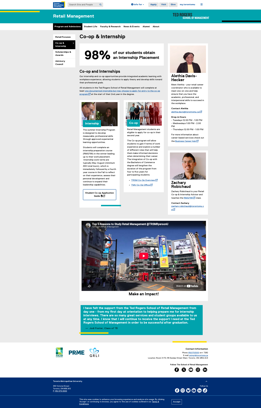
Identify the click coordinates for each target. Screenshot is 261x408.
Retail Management (73, 16)
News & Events (132, 27)
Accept (176, 402)
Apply (153, 5)
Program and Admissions (68, 27)
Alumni (146, 27)
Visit (163, 5)
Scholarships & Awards (63, 53)
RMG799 (189, 198)
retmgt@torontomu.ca (198, 355)
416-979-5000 (61, 391)
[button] (137, 4)
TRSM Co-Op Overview (143, 180)
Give (173, 5)
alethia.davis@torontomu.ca (186, 112)
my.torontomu (187, 5)
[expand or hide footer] (206, 381)
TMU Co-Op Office (141, 185)
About (156, 27)
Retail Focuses (63, 37)
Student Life (90, 27)
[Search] (100, 4)
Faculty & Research (110, 27)
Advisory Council (60, 62)
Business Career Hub (186, 141)
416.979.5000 (193, 353)
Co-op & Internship (60, 44)
